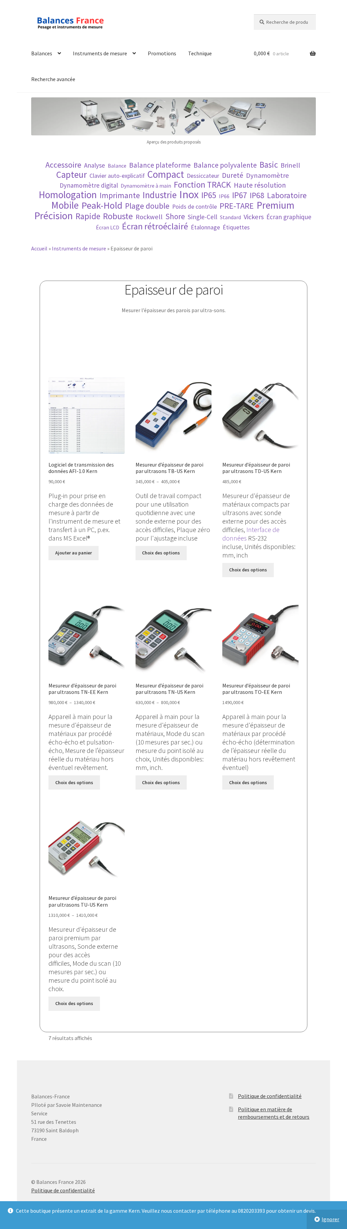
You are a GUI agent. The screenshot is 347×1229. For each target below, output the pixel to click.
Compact (165, 174)
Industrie (160, 195)
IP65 (208, 195)
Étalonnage (205, 227)
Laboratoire (287, 195)
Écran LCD (107, 227)
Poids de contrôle (194, 206)
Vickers (254, 217)
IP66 (224, 196)
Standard (230, 217)
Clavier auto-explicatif (117, 175)
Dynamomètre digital (89, 185)
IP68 (257, 195)
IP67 (239, 195)
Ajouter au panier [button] (73, 553)
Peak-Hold (101, 205)
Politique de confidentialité (270, 1096)
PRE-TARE (237, 206)
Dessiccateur (203, 175)
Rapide (88, 216)
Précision (53, 215)
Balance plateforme (160, 165)
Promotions (162, 53)
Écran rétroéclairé (155, 226)
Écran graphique (288, 217)
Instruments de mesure (100, 53)
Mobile (65, 205)
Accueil (39, 248)
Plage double (147, 206)
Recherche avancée (53, 79)
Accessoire (63, 164)
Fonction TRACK (202, 185)
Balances (41, 53)
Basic (269, 164)
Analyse (94, 165)
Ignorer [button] (330, 1219)
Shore (175, 216)
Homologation (68, 195)
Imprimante (120, 195)
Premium (275, 205)
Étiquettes (236, 227)
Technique (200, 53)
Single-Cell (202, 217)
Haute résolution (260, 185)
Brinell (290, 165)
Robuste (118, 216)
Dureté (232, 175)
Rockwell (149, 217)
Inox (189, 194)
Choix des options (161, 553)
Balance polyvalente (225, 165)
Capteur (71, 174)
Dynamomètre (267, 175)
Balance (117, 165)
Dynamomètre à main (146, 185)
